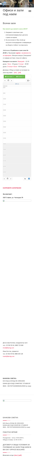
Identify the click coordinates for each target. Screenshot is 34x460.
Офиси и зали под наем (13, 12)
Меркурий (21, 61)
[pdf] (19, 72)
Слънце (20, 64)
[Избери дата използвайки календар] (8, 80)
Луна (9, 64)
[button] (25, 178)
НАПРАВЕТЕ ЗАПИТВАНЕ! (12, 188)
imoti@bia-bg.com (8, 348)
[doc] (15, 72)
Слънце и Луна (12, 66)
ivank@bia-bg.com (8, 356)
